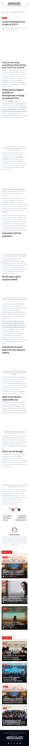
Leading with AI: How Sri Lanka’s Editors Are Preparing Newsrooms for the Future (14, 657)
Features (4, 18)
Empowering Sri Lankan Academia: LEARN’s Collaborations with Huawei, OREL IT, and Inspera (13, 680)
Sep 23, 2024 (14, 627)
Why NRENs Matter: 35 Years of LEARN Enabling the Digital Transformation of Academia (13, 572)
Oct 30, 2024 (14, 602)
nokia (22, 28)
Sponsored (15, 30)
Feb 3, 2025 (14, 576)
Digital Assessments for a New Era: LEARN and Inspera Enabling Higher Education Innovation (14, 598)
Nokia (10, 101)
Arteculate (8, 28)
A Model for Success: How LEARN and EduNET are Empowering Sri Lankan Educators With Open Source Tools (13, 724)
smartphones (9, 30)
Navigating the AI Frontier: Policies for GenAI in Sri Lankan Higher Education (14, 624)
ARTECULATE (14, 3)
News (5, 643)
